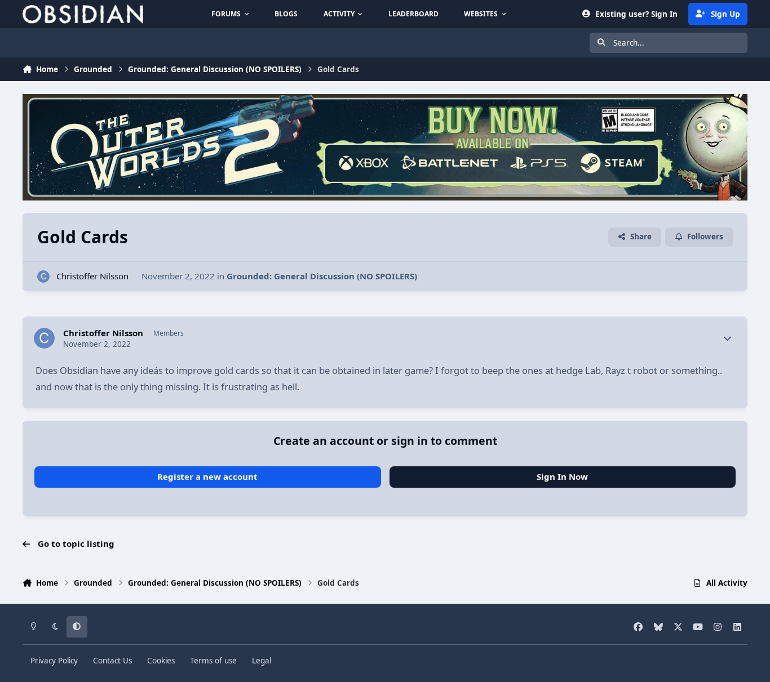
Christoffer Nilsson (92, 276)
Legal (261, 661)
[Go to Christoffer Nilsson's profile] (43, 276)
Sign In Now (562, 476)
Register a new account (207, 476)
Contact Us (112, 661)
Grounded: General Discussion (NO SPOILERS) (322, 276)
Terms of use (213, 661)
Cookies (161, 661)
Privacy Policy (54, 661)
